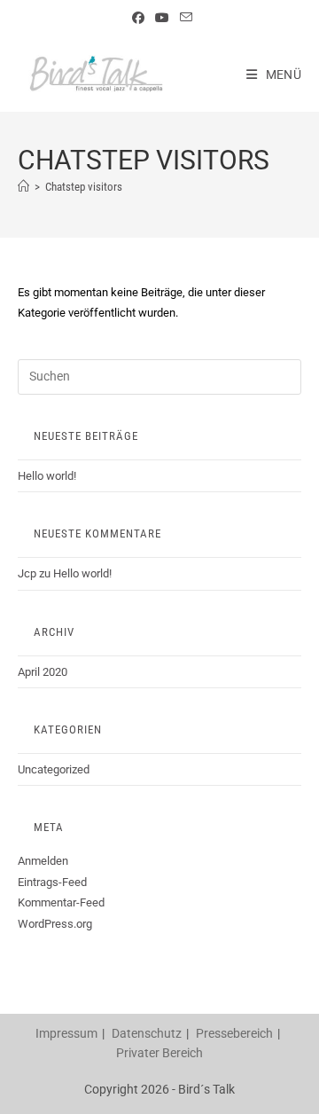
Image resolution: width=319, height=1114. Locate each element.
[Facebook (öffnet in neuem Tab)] (138, 18)
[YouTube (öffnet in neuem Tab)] (162, 18)
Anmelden (43, 860)
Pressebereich (234, 1033)
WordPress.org (55, 923)
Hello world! (47, 475)
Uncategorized (53, 769)
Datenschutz (147, 1033)
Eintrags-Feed (52, 882)
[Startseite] (23, 186)
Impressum (66, 1033)
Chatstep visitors (83, 186)
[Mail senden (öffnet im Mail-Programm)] (183, 18)
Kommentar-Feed (61, 902)
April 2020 (42, 672)
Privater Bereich (159, 1053)
